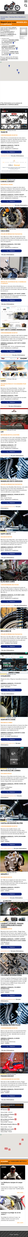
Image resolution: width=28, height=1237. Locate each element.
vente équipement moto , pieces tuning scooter (9, 42)
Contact (11, 1234)
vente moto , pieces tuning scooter (10, 48)
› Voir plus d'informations (17, 155)
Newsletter (16, 1234)
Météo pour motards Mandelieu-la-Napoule (23, 36)
